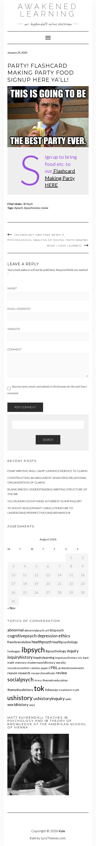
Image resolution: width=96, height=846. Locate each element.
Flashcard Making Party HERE (60, 178)
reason (12, 673)
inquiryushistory (66, 657)
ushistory (20, 697)
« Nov (11, 608)
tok (39, 688)
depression (47, 635)
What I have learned (64, 245)
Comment (14, 349)
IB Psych (28, 203)
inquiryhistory (19, 657)
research (24, 673)
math (10, 662)
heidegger (14, 651)
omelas (36, 668)
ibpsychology (56, 651)
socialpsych (20, 679)
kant (86, 657)
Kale (62, 831)
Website (13, 329)
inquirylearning (43, 657)
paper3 (45, 668)
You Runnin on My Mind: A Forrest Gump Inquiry (44, 501)
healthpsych (42, 641)
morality (61, 662)
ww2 (32, 704)
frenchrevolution (19, 642)
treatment (65, 689)
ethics (64, 635)
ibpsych (18, 207)
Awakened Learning (48, 10)
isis (80, 657)
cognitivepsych (22, 635)
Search (48, 439)
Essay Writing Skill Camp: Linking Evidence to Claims (47, 471)
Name (12, 288)
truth (76, 689)
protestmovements (71, 668)
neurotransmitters (19, 668)
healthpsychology (65, 642)
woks (68, 699)
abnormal (15, 629)
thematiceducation (55, 680)
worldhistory (18, 704)
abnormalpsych (34, 630)
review (44, 207)
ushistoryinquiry (49, 698)
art (47, 630)
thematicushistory (20, 690)
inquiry (73, 650)
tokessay (51, 690)
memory (21, 662)
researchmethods (43, 673)
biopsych (57, 630)
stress (38, 680)
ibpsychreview (32, 207)
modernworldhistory (41, 662)
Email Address (19, 309)
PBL (54, 667)
